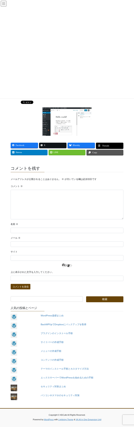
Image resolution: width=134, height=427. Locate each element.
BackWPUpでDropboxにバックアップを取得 (63, 324)
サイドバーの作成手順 (52, 342)
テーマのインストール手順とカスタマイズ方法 (65, 368)
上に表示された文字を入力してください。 (32, 272)
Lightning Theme (65, 419)
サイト (14, 252)
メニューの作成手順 (51, 351)
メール (15, 238)
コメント (17, 186)
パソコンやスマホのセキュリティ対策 (60, 395)
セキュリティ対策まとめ (53, 386)
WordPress (49, 419)
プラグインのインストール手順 (57, 333)
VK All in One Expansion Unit (88, 419)
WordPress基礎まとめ (52, 315)
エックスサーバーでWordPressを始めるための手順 (67, 377)
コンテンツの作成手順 (52, 360)
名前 (14, 224)
